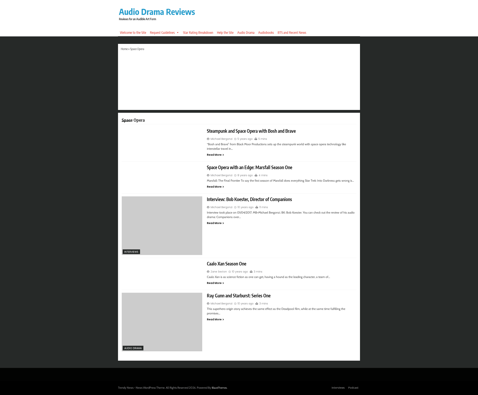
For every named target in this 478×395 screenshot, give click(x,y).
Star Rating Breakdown (198, 32)
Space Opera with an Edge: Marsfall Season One (249, 167)
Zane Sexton (219, 271)
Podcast (353, 387)
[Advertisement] (239, 79)
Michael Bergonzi (221, 139)
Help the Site (225, 32)
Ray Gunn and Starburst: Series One (239, 295)
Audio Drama (245, 32)
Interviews (131, 252)
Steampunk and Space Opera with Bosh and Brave (251, 131)
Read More (214, 155)
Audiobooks (266, 32)
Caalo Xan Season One (226, 263)
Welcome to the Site (133, 32)
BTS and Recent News (292, 32)
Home (124, 49)
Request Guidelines (162, 32)
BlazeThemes (219, 387)
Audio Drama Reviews (157, 11)
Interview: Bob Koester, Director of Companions (249, 199)
